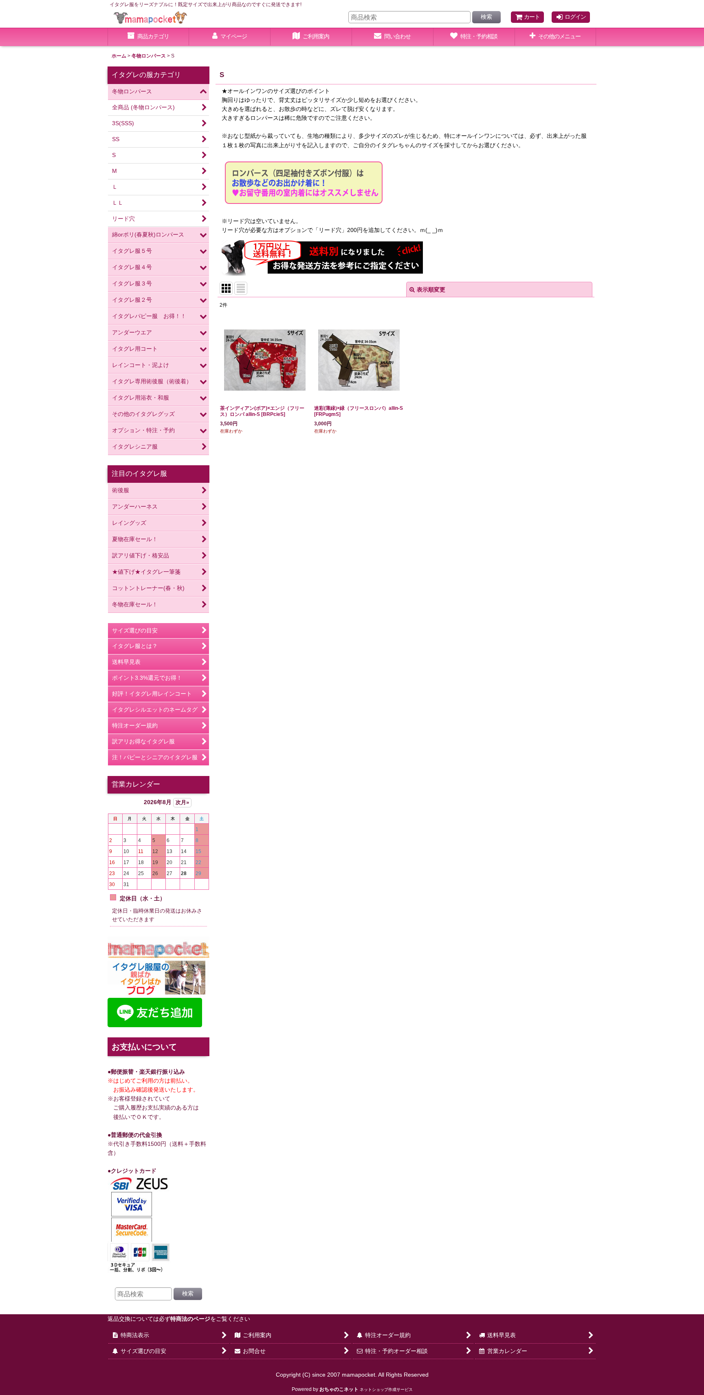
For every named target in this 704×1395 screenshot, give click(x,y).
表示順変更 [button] (431, 289)
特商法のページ (190, 1318)
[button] (555, 37)
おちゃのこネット (339, 1389)
